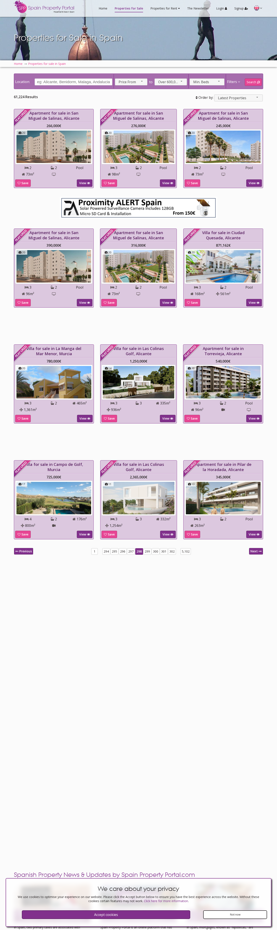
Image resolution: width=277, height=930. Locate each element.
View (83, 183)
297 (131, 551)
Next (254, 551)
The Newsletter (198, 8)
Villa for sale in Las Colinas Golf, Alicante (138, 351)
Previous (25, 551)
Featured (21, 116)
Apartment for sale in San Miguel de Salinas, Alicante (53, 115)
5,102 (186, 551)
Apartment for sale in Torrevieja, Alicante (223, 351)
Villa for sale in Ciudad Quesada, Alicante (223, 235)
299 (147, 551)
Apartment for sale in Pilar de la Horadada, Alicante (223, 467)
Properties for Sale (129, 8)
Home (103, 8)
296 (122, 551)
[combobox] (131, 81)
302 (172, 551)
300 (155, 551)
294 (106, 551)
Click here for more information (166, 901)
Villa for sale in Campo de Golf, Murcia (53, 467)
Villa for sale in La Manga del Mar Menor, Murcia (53, 351)
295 (114, 551)
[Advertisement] (138, 326)
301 (163, 551)
